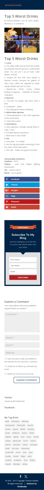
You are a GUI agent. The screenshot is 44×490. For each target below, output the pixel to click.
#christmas (15, 421)
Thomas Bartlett (13, 21)
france (29, 437)
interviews (16, 445)
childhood (15, 433)
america (30, 425)
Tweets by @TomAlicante (14, 401)
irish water (33, 445)
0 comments (19, 23)
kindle (7, 448)
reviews (15, 456)
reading (8, 456)
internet (8, 445)
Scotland (8, 460)
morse (18, 452)
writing (24, 464)
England (8, 437)
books (7, 433)
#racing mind (10, 425)
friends (36, 437)
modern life (9, 452)
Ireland (25, 445)
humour (33, 441)
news (24, 452)
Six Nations (17, 460)
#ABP (36, 21)
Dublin (31, 433)
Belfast (22, 429)
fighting (15, 437)
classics (24, 433)
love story (15, 448)
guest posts (17, 441)
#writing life (21, 425)
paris (30, 452)
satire (30, 456)
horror (25, 441)
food (22, 437)
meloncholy (25, 448)
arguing (15, 429)
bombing (31, 429)
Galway (7, 441)
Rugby (23, 456)
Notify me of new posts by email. (20, 374)
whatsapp (16, 464)
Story (25, 460)
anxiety (7, 429)
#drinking (25, 421)
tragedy (8, 464)
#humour (8, 23)
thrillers (32, 460)
